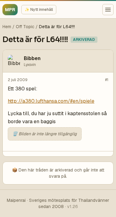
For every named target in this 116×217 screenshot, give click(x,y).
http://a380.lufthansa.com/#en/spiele (51, 101)
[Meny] (108, 9)
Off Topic (25, 26)
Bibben (32, 58)
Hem (6, 26)
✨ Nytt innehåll (39, 9)
